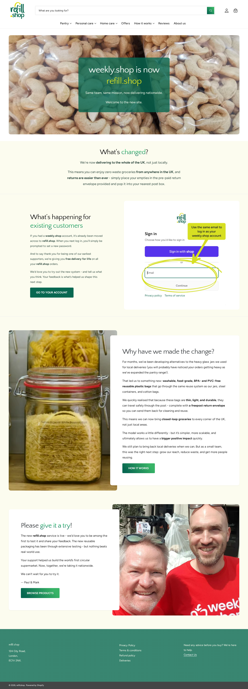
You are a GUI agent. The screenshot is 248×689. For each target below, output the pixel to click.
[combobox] (125, 10)
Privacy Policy (127, 645)
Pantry (64, 23)
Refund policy (127, 655)
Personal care (84, 23)
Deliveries (125, 660)
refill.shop (20, 685)
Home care (107, 23)
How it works (143, 23)
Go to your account (51, 292)
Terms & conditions (130, 650)
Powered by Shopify (35, 685)
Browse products (40, 593)
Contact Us (190, 654)
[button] (235, 10)
